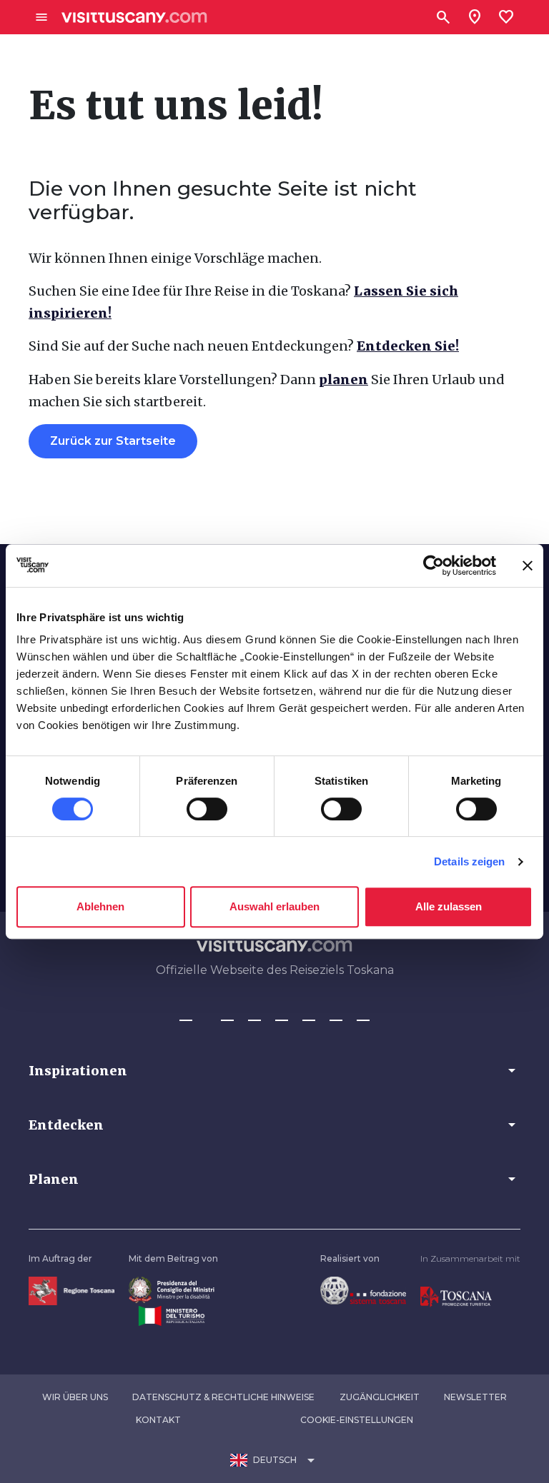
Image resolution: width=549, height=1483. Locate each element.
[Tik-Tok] (254, 1013)
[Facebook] (185, 1013)
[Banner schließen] (528, 565)
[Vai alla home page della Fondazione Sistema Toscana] (363, 1290)
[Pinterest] (281, 1013)
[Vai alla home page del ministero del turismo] (171, 1315)
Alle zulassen (448, 906)
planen (343, 379)
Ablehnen (100, 906)
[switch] (207, 809)
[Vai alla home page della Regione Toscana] (71, 1290)
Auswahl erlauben (274, 906)
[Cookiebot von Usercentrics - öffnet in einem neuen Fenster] (433, 565)
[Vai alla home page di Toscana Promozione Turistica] (456, 1296)
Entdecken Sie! (408, 346)
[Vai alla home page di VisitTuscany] (134, 17)
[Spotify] (363, 1013)
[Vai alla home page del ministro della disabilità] (171, 1289)
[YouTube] (308, 1013)
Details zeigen (469, 861)
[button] (274, 1070)
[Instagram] (227, 1013)
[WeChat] (336, 1013)
